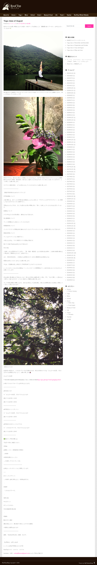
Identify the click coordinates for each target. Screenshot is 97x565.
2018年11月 (70, 142)
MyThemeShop (89, 563)
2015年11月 (70, 226)
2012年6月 (70, 280)
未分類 (28, 23)
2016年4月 (70, 213)
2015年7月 (70, 235)
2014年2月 (70, 277)
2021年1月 (70, 85)
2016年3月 (70, 216)
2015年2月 (70, 248)
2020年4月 (70, 107)
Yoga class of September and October (77, 45)
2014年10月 (70, 258)
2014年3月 (70, 275)
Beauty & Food (48, 15)
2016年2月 (70, 218)
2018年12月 (70, 139)
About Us (6, 15)
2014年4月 (70, 272)
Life (56, 15)
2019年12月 (70, 117)
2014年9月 (70, 260)
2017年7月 (70, 179)
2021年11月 (70, 73)
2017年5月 (70, 184)
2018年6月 (70, 152)
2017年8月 (70, 176)
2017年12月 (70, 166)
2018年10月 (70, 144)
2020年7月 (70, 100)
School (33, 15)
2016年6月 (70, 208)
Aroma (13, 15)
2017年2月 (70, 191)
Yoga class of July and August (75, 47)
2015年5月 (70, 240)
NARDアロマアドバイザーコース (76, 40)
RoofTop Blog (5, 562)
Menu (26, 15)
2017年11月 (70, 169)
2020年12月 (70, 88)
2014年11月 (70, 255)
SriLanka (70, 314)
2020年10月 (70, 93)
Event (39, 15)
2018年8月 (70, 147)
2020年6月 (70, 102)
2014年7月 (70, 265)
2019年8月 (70, 122)
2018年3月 (70, 159)
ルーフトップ (12, 23)
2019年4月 (70, 130)
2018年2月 (70, 162)
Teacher (69, 15)
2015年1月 (70, 250)
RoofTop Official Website (81, 15)
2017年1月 (70, 194)
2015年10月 (70, 228)
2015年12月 (70, 223)
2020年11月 (70, 90)
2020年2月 (70, 112)
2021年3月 (70, 83)
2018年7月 (70, 149)
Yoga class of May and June (75, 50)
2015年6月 (70, 238)
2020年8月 (70, 98)
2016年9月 (70, 201)
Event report (71, 305)
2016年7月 (70, 206)
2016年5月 (70, 211)
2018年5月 (70, 154)
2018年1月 (70, 164)
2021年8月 (70, 75)
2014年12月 (70, 253)
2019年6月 (70, 125)
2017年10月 (70, 171)
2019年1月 (70, 137)
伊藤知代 (76, 64)
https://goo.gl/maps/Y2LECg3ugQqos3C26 (49, 379)
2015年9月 (70, 230)
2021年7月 (70, 78)
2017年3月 (70, 189)
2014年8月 (70, 262)
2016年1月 (70, 221)
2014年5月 (70, 270)
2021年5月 (70, 80)
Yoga (21, 15)
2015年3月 (70, 245)
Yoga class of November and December (78, 43)
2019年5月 (70, 127)
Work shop (71, 303)
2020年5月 (70, 105)
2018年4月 (70, 157)
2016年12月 (70, 196)
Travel (62, 15)
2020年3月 (70, 110)
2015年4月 (70, 243)
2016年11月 (70, 198)
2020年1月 (70, 115)
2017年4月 (70, 186)
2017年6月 (70, 181)
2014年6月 (70, 267)
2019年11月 (70, 120)
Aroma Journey (72, 291)
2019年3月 (70, 132)
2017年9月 (70, 174)
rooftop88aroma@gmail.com (21, 553)
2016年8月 (70, 203)
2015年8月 (70, 233)
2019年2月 (70, 134)
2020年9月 (70, 95)
